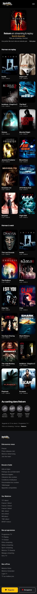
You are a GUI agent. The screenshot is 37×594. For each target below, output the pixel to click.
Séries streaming (7, 545)
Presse (4, 448)
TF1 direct (5, 500)
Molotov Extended (8, 571)
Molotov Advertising (8, 454)
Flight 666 (23, 216)
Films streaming (7, 542)
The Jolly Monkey (8, 364)
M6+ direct (5, 511)
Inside (4, 77)
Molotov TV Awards (8, 550)
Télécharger (6, 485)
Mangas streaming (8, 553)
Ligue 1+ (4, 574)
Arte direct (5, 514)
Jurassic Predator (8, 160)
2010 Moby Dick (25, 188)
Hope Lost (23, 77)
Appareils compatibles (9, 488)
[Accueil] (7, 4)
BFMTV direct (6, 522)
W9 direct (5, 516)
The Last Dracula (8, 252)
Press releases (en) (8, 451)
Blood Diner (23, 160)
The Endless (6, 280)
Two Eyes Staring (8, 336)
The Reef (22, 104)
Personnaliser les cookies (10, 482)
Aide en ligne (6, 469)
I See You (5, 308)
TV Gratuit (5, 540)
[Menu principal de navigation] (33, 4)
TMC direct (5, 519)
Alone (21, 280)
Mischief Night (24, 132)
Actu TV (4, 556)
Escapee (22, 391)
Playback (5, 391)
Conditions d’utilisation (9, 480)
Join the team (6, 456)
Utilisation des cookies (9, 477)
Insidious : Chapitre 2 (9, 104)
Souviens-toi (6, 188)
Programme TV (7, 534)
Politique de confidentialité (11, 472)
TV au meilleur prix (8, 576)
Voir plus (32, 41)
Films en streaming (15, 38)
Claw (21, 308)
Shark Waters (24, 336)
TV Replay (5, 537)
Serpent (5, 216)
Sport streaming (7, 548)
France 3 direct (7, 506)
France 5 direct (7, 508)
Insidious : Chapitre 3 (27, 364)
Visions (4, 132)
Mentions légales (7, 474)
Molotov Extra (6, 568)
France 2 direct (7, 503)
